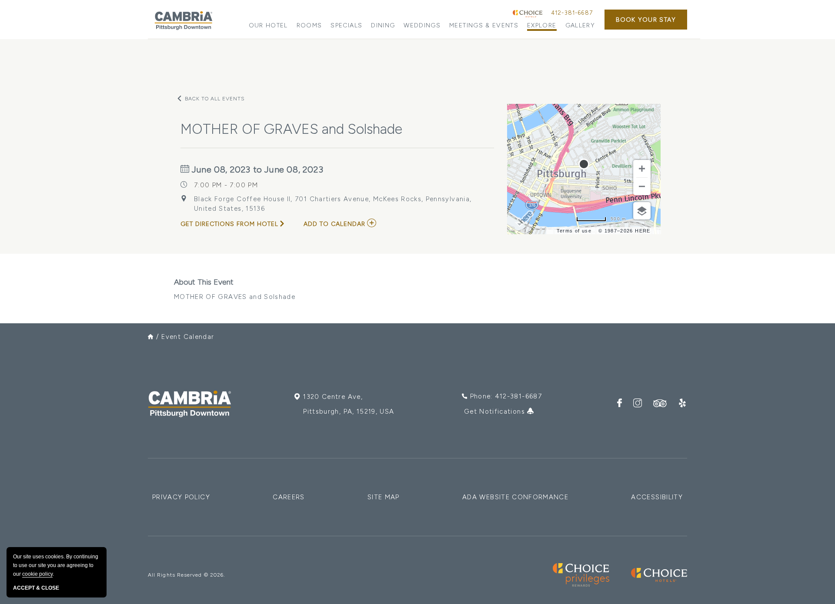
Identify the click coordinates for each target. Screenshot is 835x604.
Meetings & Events (483, 25)
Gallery (580, 25)
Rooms (309, 25)
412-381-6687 (572, 13)
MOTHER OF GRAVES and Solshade (234, 289)
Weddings (422, 25)
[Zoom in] (642, 168)
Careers (288, 497)
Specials (346, 25)
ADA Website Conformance (515, 497)
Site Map (383, 497)
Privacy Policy (181, 497)
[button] (646, 20)
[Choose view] (642, 210)
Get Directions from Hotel (229, 224)
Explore (541, 25)
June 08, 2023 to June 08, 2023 (257, 169)
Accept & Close (36, 588)
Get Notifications (495, 411)
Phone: (506, 396)
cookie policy (37, 574)
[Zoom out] (642, 186)
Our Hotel (268, 25)
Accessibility (657, 497)
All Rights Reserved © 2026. (186, 575)
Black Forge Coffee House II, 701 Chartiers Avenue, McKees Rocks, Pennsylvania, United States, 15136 (332, 203)
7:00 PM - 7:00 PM (226, 185)
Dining (383, 25)
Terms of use (574, 230)
